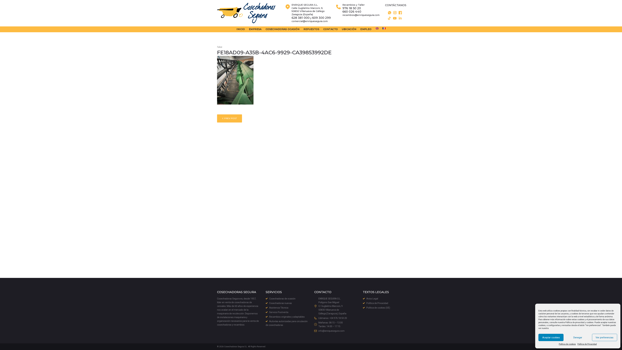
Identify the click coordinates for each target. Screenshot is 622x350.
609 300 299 (321, 18)
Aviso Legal (372, 298)
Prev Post (230, 118)
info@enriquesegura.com (331, 331)
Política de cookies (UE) (378, 307)
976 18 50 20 (351, 8)
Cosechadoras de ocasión (282, 298)
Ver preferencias (604, 337)
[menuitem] (377, 28)
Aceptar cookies (551, 337)
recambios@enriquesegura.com (361, 15)
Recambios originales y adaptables (287, 316)
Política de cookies (567, 344)
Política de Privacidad (587, 344)
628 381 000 (301, 18)
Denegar (577, 337)
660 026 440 (351, 11)
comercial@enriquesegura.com (310, 21)
